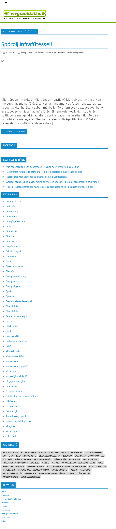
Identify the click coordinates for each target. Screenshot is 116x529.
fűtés (18, 459)
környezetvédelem (13, 466)
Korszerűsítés (13, 361)
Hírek (8, 331)
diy (4, 456)
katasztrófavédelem (64, 463)
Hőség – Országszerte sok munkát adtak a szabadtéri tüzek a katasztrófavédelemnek (50, 186)
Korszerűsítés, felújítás (17, 366)
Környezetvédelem (15, 356)
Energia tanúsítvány (16, 276)
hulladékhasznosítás (15, 463)
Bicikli (9, 226)
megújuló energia (75, 466)
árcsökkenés (10, 477)
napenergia (24, 470)
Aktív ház (10, 206)
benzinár (54, 452)
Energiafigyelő (13, 286)
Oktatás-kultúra (14, 391)
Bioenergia (11, 231)
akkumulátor (10, 452)
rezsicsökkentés (12, 473)
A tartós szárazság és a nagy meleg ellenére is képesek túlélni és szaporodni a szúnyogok (52, 181)
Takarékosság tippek (75, 52)
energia (67, 456)
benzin (42, 452)
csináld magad (93, 452)
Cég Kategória (13, 246)
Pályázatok (11, 401)
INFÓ (8, 346)
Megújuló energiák (15, 381)
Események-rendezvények (19, 301)
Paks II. (73, 470)
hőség (45, 463)
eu (102, 456)
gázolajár (60, 459)
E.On (11, 456)
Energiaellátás (13, 281)
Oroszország (59, 470)
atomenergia (28, 452)
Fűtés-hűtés (51, 52)
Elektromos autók (15, 266)
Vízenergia (11, 431)
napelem (101, 466)
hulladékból (90, 459)
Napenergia (12, 386)
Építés (9, 291)
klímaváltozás (86, 463)
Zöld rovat (11, 436)
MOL (91, 466)
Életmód (10, 271)
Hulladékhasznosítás (16, 341)
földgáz (7, 459)
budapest (76, 452)
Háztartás (61, 52)
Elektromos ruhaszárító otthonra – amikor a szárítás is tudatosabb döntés (44, 171)
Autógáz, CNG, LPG (15, 221)
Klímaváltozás (13, 351)
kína (100, 463)
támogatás (83, 473)
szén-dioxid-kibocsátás (51, 473)
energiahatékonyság (87, 456)
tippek (71, 473)
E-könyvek (11, 256)
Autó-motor (12, 216)
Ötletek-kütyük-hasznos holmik (22, 396)
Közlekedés (11, 371)
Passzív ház (11, 406)
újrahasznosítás (30, 477)
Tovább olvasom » (14, 131)
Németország (41, 470)
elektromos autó (26, 456)
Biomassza (11, 241)
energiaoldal (26, 52)
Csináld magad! (14, 251)
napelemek (9, 470)
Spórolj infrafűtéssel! (26, 44)
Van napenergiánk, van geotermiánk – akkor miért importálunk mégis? (42, 166)
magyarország (35, 466)
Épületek (42, 52)
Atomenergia (12, 211)
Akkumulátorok (13, 201)
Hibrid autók (12, 326)
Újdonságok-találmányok (18, 421)
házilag (34, 463)
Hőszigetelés (12, 336)
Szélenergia (12, 411)
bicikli (65, 452)
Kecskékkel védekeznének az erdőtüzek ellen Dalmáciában (37, 176)
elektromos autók (49, 456)
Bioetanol (11, 236)
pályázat (85, 470)
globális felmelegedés (37, 459)
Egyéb (9, 261)
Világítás (10, 426)
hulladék (74, 459)
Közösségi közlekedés (17, 376)
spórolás (30, 473)
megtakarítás (55, 466)
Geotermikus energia (16, 316)
